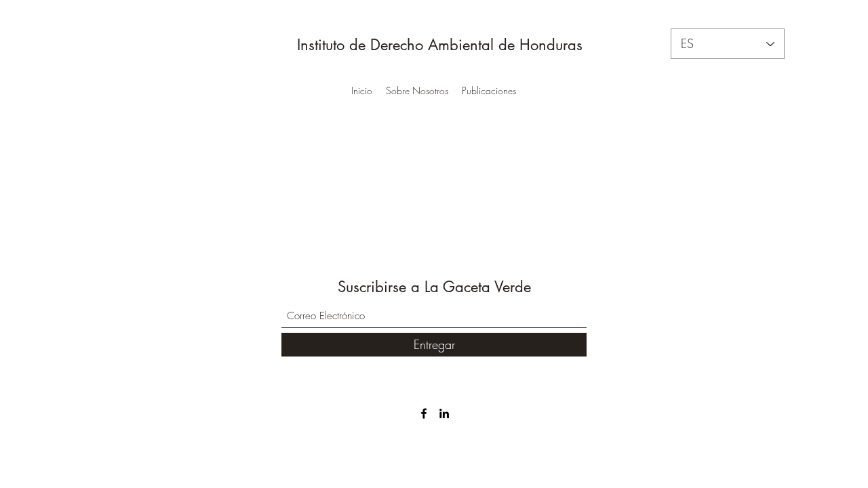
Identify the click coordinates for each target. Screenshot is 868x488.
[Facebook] (424, 413)
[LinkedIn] (444, 413)
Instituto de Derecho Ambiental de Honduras (437, 44)
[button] (417, 91)
